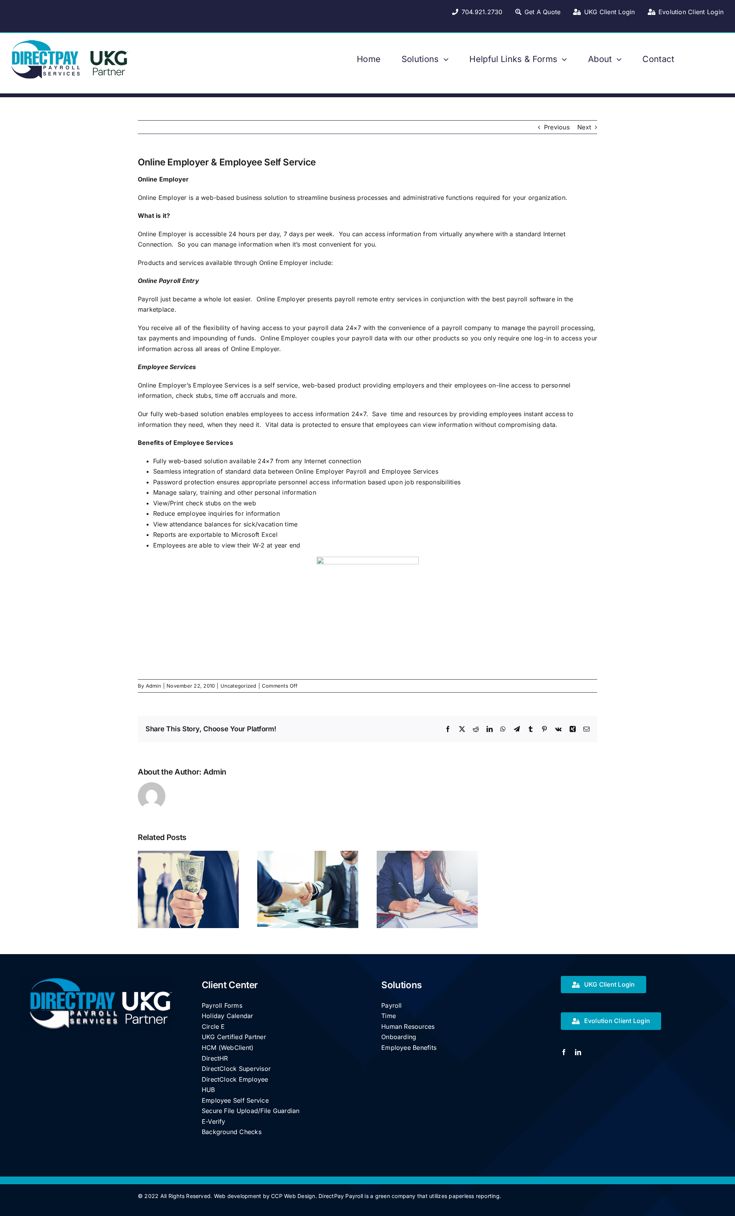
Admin (153, 686)
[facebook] (564, 1052)
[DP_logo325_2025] (73, 43)
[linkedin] (578, 1052)
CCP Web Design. (294, 1196)
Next (584, 127)
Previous (557, 127)
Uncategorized (238, 686)
